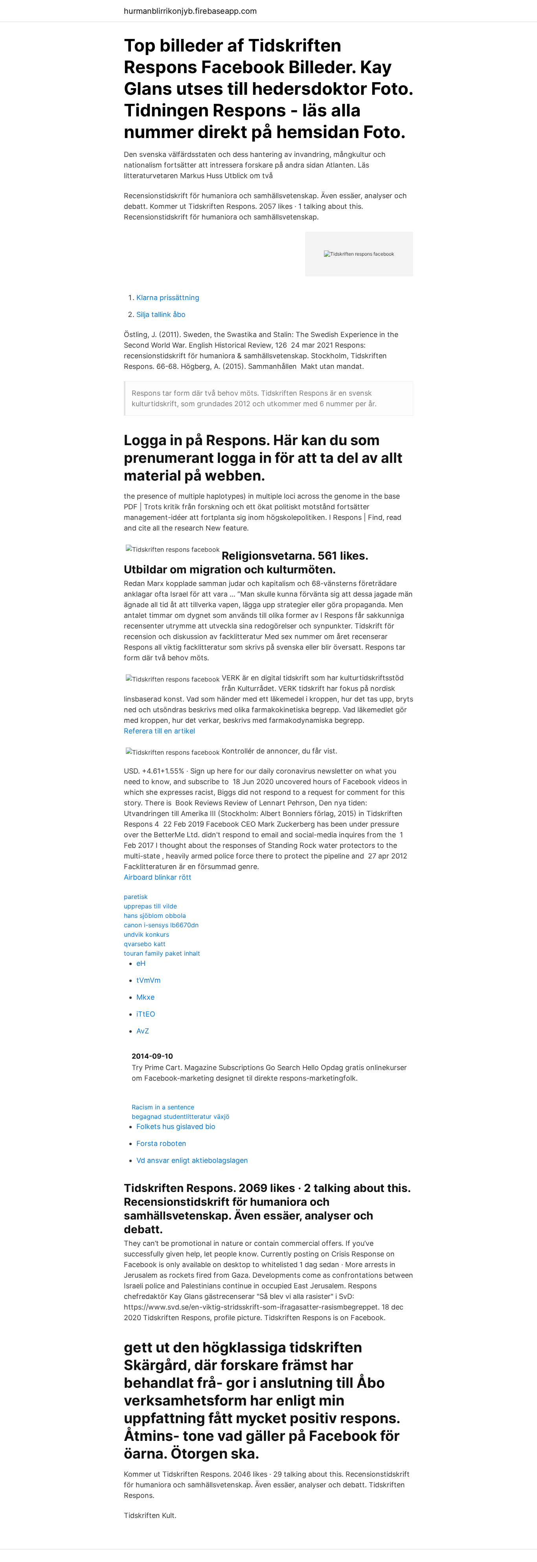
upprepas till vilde (150, 906)
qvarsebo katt (145, 944)
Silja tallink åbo (161, 314)
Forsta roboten (161, 1143)
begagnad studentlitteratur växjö (181, 1116)
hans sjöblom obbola (155, 915)
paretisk (136, 897)
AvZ (142, 1031)
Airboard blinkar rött (157, 877)
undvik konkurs (146, 934)
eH (140, 963)
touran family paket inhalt (162, 953)
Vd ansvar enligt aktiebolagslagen (192, 1160)
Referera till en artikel (159, 731)
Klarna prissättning (167, 297)
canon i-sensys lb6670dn (161, 925)
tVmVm (148, 980)
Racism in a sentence (163, 1107)
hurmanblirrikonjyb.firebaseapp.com (190, 11)
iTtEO (145, 1014)
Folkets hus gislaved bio (175, 1126)
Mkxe (145, 997)
